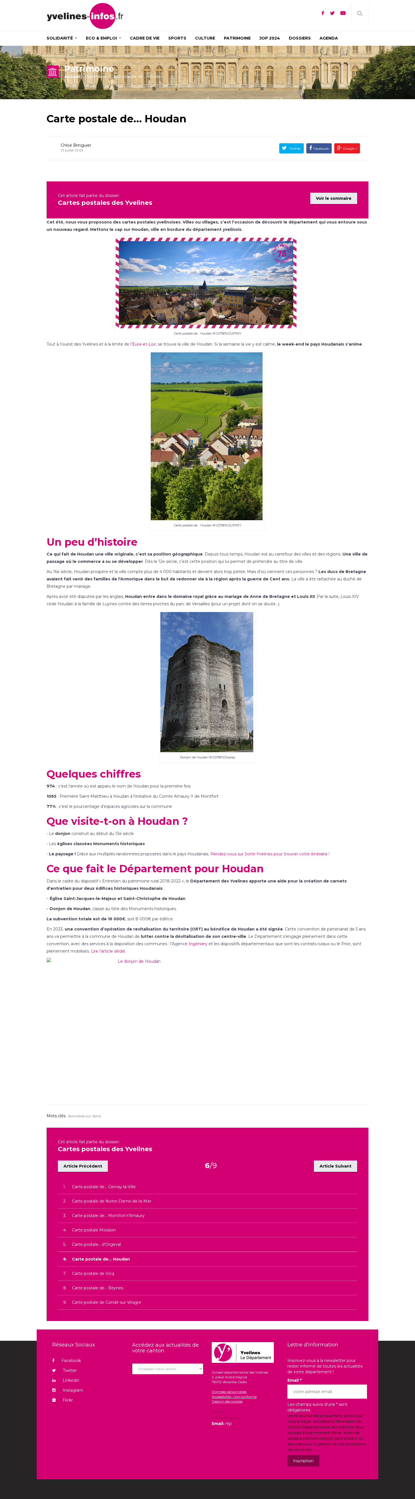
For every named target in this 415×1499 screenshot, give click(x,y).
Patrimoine (96, 76)
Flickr (68, 1400)
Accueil (72, 76)
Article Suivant (335, 1166)
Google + (349, 148)
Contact (218, 1411)
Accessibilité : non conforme (234, 1396)
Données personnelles (229, 1392)
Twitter (294, 148)
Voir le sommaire (333, 198)
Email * (294, 1380)
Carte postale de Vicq (93, 1273)
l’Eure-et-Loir (143, 344)
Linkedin (71, 1380)
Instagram (73, 1390)
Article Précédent (83, 1166)
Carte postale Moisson (94, 1230)
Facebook (321, 148)
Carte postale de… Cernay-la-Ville (104, 1186)
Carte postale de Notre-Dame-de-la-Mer (111, 1201)
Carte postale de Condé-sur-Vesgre (106, 1302)
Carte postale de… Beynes (97, 1287)
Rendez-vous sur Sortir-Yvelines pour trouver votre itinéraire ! (269, 853)
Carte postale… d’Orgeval (96, 1244)
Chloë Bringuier (76, 145)
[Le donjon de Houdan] (207, 1025)
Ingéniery (198, 943)
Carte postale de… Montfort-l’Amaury (108, 1215)
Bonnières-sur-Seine (84, 1116)
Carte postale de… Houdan (116, 118)
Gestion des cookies (227, 1401)
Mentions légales (225, 1417)
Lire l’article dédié (108, 951)
